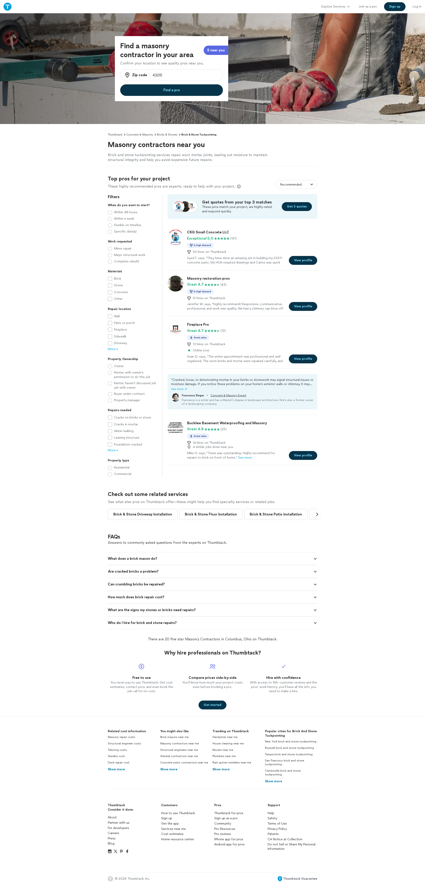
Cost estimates (172, 834)
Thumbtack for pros (228, 813)
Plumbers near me (224, 756)
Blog (111, 843)
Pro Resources (224, 829)
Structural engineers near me (179, 749)
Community (222, 823)
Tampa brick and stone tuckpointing (289, 754)
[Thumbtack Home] (7, 6)
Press (112, 838)
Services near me (173, 829)
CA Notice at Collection (285, 839)
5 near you (216, 50)
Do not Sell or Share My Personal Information (291, 846)
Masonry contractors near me (179, 743)
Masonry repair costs (121, 737)
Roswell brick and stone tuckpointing (289, 747)
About (112, 817)
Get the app (170, 823)
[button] (242, 384)
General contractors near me (179, 756)
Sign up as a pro (226, 818)
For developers (118, 828)
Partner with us (118, 823)
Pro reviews (222, 834)
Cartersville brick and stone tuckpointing (283, 772)
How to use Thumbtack (178, 813)
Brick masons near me (174, 737)
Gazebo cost (116, 756)
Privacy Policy (277, 829)
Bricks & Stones (167, 134)
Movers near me (222, 749)
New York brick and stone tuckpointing (290, 741)
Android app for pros (229, 844)
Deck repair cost (118, 762)
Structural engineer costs (124, 743)
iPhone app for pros (228, 839)
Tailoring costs (117, 749)
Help (271, 813)
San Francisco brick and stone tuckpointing (284, 762)
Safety (272, 818)
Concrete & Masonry (139, 134)
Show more (116, 769)
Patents (273, 834)
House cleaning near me (228, 743)
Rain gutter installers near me (231, 762)
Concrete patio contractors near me (184, 762)
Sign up (166, 818)
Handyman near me (225, 737)
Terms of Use (277, 823)
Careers (113, 833)
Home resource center (177, 839)
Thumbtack (115, 134)
